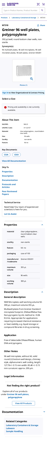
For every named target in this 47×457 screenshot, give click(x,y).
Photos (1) (23, 85)
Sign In (5, 92)
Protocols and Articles (9, 185)
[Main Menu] (3, 4)
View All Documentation (14, 161)
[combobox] (23, 10)
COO (16, 154)
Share (42, 25)
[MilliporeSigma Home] (12, 4)
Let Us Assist (10, 214)
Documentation (10, 180)
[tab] (6, 18)
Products (4, 18)
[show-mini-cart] (43, 4)
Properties (7, 171)
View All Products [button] (23, 403)
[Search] (42, 10)
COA (6, 154)
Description (8, 175)
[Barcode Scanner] (38, 4)
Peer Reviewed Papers (9, 193)
